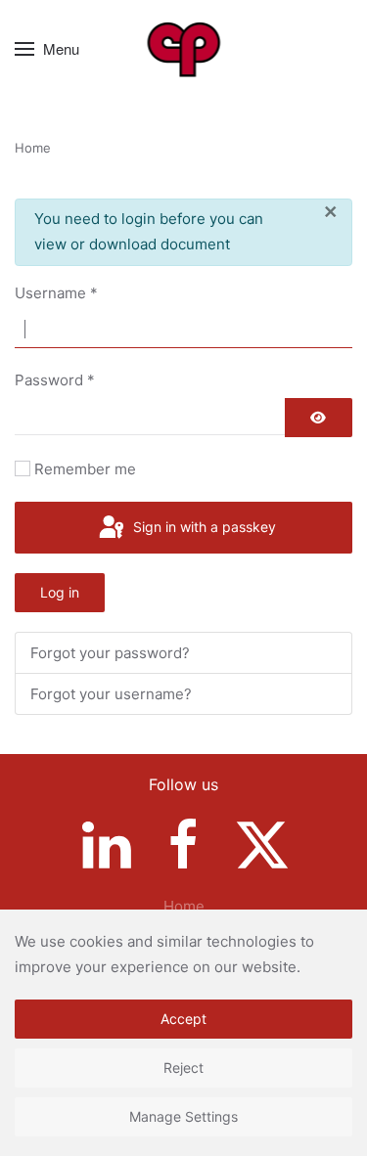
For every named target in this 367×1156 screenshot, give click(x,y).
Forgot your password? (110, 653)
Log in (59, 592)
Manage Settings (183, 1116)
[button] (47, 49)
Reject (183, 1067)
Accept (183, 1018)
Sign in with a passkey (202, 526)
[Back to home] (183, 49)
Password (55, 380)
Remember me (85, 469)
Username (56, 293)
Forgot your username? (111, 694)
